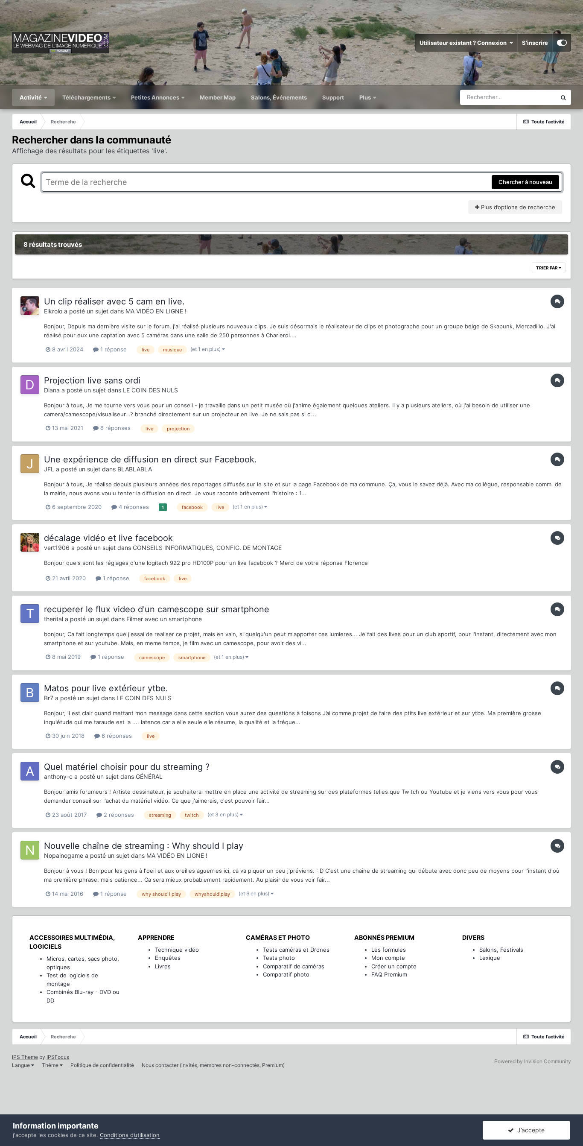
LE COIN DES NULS (150, 390)
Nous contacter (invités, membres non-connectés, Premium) (213, 1065)
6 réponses (116, 735)
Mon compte (388, 957)
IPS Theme (25, 1057)
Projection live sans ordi (92, 380)
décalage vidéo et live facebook (108, 538)
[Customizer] (562, 43)
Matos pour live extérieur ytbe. (106, 688)
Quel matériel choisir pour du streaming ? (127, 767)
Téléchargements (87, 97)
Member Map (218, 97)
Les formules (388, 949)
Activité (31, 97)
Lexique (489, 957)
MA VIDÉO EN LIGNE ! (156, 311)
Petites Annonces (155, 97)
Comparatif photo (286, 974)
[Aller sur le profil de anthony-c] (29, 771)
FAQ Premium (389, 974)
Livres (163, 966)
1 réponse (113, 349)
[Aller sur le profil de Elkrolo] (29, 305)
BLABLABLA (134, 469)
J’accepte (529, 1130)
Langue (21, 1065)
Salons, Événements (279, 97)
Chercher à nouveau (525, 181)
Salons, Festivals (501, 949)
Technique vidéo (177, 949)
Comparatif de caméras (293, 966)
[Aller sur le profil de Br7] (29, 692)
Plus (365, 97)
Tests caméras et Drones (296, 949)
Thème (51, 1065)
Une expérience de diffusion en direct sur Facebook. (150, 459)
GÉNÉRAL (149, 776)
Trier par (547, 267)
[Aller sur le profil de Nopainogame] (29, 850)
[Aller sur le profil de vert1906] (29, 542)
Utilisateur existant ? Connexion (464, 42)
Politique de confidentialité (102, 1065)
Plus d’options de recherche (517, 207)
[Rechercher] (563, 97)
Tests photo (279, 957)
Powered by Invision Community (532, 1061)
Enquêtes (168, 957)
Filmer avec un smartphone (164, 619)
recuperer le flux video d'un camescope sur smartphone (156, 609)
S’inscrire (535, 42)
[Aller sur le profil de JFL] (29, 463)
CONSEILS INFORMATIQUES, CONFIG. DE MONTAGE (207, 547)
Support (333, 97)
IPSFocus (58, 1057)
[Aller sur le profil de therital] (29, 613)
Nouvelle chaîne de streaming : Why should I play (143, 846)
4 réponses (133, 506)
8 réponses (115, 427)
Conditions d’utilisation (130, 1134)
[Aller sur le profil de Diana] (29, 384)
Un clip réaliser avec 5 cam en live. (114, 301)
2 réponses (118, 814)
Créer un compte (394, 966)
